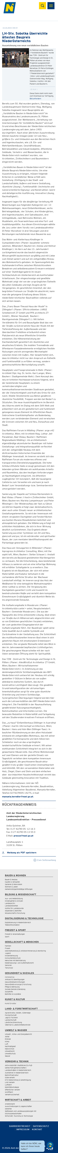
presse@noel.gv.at (23, 835)
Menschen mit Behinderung (15, 960)
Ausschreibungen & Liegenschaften (18, 1106)
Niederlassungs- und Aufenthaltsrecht (19, 963)
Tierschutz (9, 968)
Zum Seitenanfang (46, 860)
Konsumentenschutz (13, 958)
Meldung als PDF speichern (21, 852)
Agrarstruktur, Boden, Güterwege (17, 1013)
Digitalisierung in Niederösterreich (18, 922)
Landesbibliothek (11, 906)
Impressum (22, 1129)
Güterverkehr (10, 1077)
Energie (8, 1039)
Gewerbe (8, 1109)
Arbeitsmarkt (10, 1104)
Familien (8, 946)
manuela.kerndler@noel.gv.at (17, 796)
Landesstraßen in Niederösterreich (18, 1070)
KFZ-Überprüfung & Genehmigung (18, 1080)
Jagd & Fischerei (11, 1017)
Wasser (7, 1056)
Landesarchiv (10, 903)
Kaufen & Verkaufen (12, 882)
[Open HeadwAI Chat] (50, 1145)
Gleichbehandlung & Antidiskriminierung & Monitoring (25, 951)
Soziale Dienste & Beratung (15, 989)
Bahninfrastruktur (12, 1075)
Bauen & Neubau (11, 879)
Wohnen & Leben (11, 887)
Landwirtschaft (10, 1020)
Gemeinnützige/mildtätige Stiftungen (19, 889)
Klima (7, 1041)
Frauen (7, 948)
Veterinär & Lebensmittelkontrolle (17, 1025)
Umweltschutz (10, 1053)
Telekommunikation (12, 925)
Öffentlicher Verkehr (12, 1090)
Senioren (8, 965)
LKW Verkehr (10, 1082)
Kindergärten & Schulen (14, 901)
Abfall (7, 1036)
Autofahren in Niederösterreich (16, 1073)
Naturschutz (9, 1049)
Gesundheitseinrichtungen (15, 982)
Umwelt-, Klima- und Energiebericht (18, 1034)
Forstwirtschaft (10, 1015)
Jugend (8, 953)
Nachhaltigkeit (10, 1046)
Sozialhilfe (9, 992)
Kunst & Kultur (10, 1003)
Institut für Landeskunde (14, 908)
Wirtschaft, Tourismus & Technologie (19, 1116)
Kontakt (37, 1129)
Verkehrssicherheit (12, 1094)
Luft (6, 1044)
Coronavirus (9, 977)
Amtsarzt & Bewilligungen (14, 979)
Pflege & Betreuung (12, 987)
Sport (7, 937)
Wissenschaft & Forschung (15, 913)
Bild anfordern (35, 99)
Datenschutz (41, 1126)
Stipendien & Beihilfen (13, 911)
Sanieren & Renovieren (13, 884)
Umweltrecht (9, 1051)
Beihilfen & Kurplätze (13, 994)
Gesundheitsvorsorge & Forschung (18, 984)
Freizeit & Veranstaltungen (15, 934)
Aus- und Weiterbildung (14, 898)
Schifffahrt (9, 1092)
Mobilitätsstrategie (12, 1087)
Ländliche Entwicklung (13, 1022)
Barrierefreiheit (19, 1126)
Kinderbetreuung (11, 956)
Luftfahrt (8, 1085)
